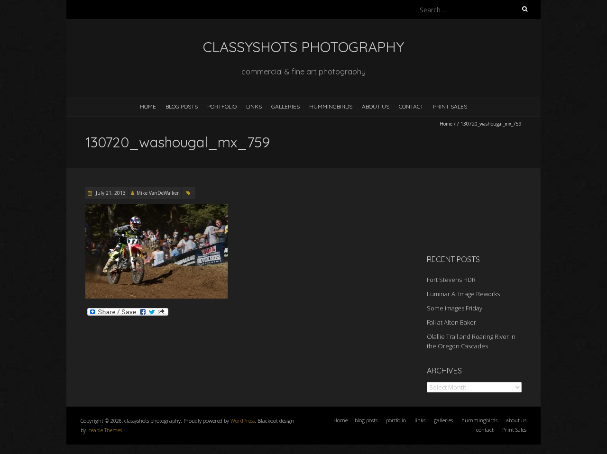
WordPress (242, 420)
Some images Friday (454, 308)
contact (411, 106)
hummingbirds (330, 106)
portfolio (222, 106)
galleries (285, 106)
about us (375, 106)
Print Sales (450, 106)
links (254, 106)
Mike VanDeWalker (158, 193)
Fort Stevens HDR (451, 279)
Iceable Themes (104, 430)
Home (148, 106)
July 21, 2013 (110, 193)
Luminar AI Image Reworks (463, 294)
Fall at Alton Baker (451, 322)
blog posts (182, 106)
